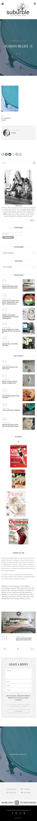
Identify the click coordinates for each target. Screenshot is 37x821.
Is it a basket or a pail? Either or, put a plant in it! (11, 331)
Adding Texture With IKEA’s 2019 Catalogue (10, 287)
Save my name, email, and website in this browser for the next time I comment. (18, 698)
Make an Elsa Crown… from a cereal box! (10, 382)
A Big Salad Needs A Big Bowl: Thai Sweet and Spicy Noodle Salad (10, 302)
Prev (4, 649)
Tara (13, 41)
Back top (18, 818)
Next (32, 649)
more (32, 220)
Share (3, 120)
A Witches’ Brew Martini (11, 410)
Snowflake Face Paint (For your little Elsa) (10, 425)
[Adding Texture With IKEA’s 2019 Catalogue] (18, 622)
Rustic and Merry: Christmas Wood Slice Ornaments (10, 316)
